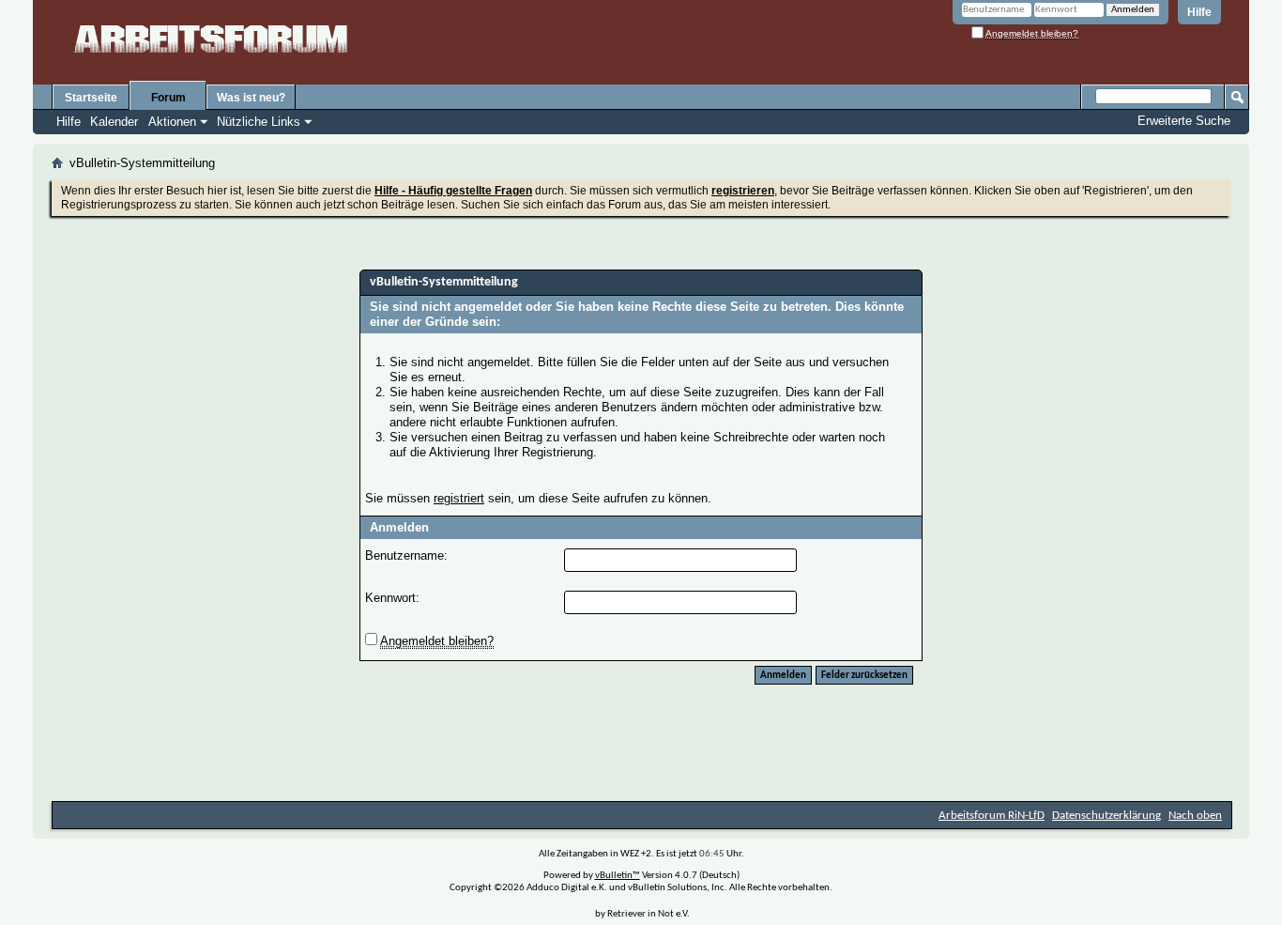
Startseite (91, 97)
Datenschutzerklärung (1106, 815)
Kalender (114, 122)
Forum (168, 97)
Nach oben (1195, 815)
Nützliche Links (258, 122)
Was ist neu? (251, 97)
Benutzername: (406, 555)
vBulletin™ (617, 876)
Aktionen (172, 122)
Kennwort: (392, 598)
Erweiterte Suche (1183, 121)
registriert (459, 498)
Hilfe (1199, 12)
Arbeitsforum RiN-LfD (992, 815)
